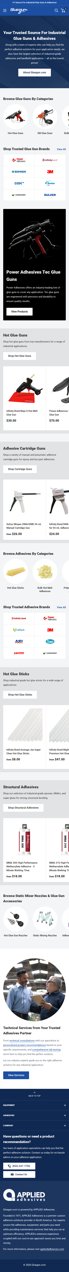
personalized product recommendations (24, 1045)
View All (61, 149)
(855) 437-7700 (21, 1167)
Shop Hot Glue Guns (19, 355)
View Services (16, 1075)
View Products (19, 311)
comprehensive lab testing (46, 1049)
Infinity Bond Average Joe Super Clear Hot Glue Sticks (23, 751)
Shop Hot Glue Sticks (20, 694)
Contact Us (21, 1174)
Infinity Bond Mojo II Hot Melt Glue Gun (22, 413)
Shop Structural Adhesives (23, 807)
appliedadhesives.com (52, 1249)
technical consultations (22, 1040)
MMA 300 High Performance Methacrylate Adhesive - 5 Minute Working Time (21, 866)
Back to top (35, 1096)
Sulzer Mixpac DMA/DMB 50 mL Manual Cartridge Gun (23, 526)
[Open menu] (4, 10)
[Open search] (56, 10)
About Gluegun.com (34, 72)
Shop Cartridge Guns (20, 469)
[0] (63, 10)
